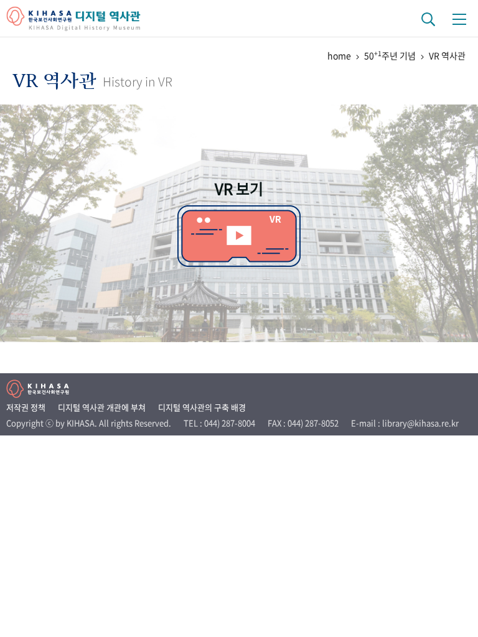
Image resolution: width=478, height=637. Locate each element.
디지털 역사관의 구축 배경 (202, 407)
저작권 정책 (25, 407)
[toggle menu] (459, 18)
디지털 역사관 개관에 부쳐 (102, 407)
